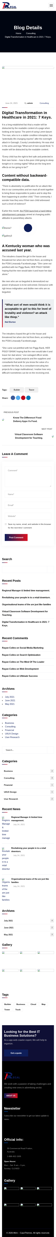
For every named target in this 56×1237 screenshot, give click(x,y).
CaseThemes (26, 1233)
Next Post (47, 429)
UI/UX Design (11, 734)
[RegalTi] (9, 5)
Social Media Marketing (31, 648)
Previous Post (11, 412)
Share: (5, 398)
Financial (9, 730)
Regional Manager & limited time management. (26, 590)
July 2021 (9, 697)
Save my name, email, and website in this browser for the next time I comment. (29, 526)
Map (44, 1004)
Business (9, 723)
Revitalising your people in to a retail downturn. (26, 597)
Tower (31, 390)
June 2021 (10, 700)
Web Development (29, 669)
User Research (12, 737)
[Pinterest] (23, 398)
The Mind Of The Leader (32, 662)
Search (7, 559)
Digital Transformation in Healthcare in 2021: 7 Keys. (27, 115)
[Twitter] (18, 398)
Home (18, 33)
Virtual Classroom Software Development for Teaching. (25, 613)
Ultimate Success (29, 676)
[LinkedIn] (28, 398)
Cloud (33, 1004)
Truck (18, 1009)
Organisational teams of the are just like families (26, 604)
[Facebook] (13, 398)
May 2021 (10, 704)
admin (30, 103)
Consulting (30, 33)
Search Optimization (30, 655)
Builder (17, 390)
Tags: (4, 390)
